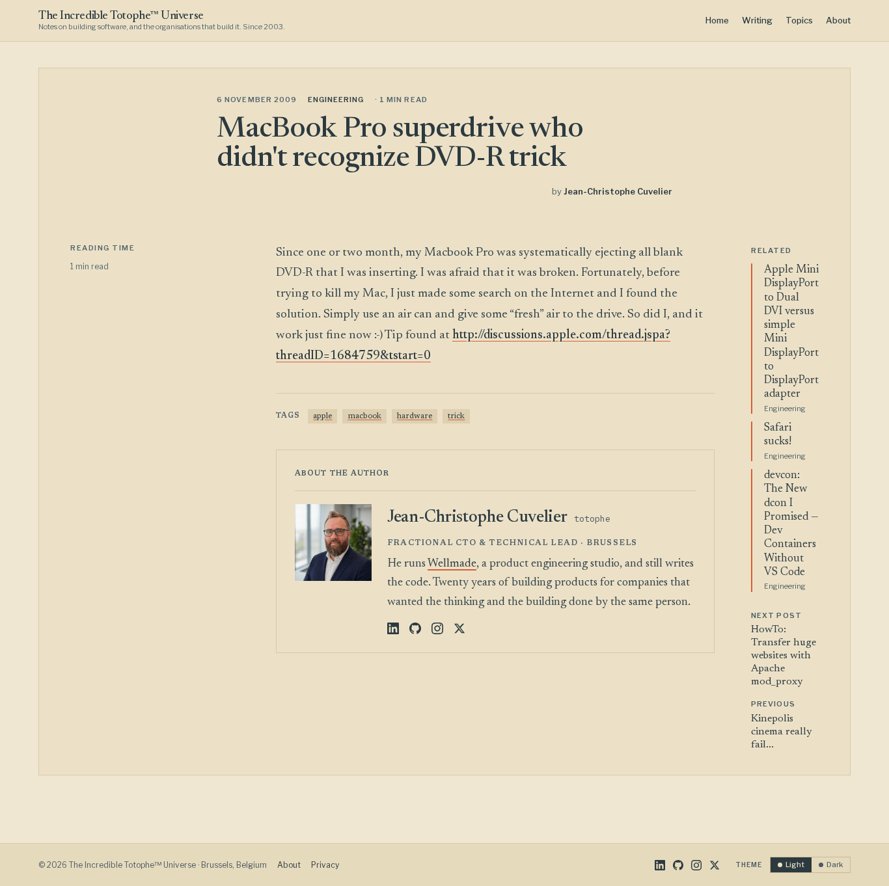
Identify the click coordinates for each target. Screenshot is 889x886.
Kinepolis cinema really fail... (781, 732)
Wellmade (452, 564)
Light (795, 864)
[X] (459, 628)
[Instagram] (437, 628)
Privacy (325, 865)
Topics (799, 20)
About (838, 20)
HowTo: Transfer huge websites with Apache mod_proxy (783, 655)
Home (717, 20)
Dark (835, 864)
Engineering (336, 99)
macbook (364, 416)
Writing (757, 20)
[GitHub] (415, 628)
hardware (414, 416)
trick (456, 416)
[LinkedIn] (393, 628)
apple (322, 416)
